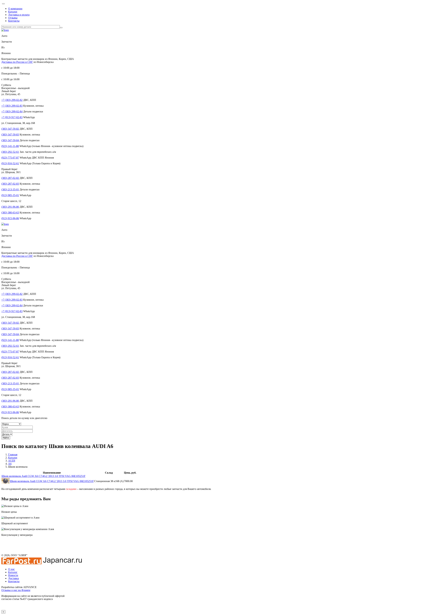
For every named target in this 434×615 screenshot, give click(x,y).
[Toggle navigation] (3, 3)
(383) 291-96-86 (10, 206)
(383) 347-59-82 (10, 128)
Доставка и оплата (18, 14)
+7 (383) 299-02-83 (12, 105)
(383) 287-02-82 (10, 178)
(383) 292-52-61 (10, 151)
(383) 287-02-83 (10, 183)
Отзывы (12, 17)
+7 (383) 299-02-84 (12, 111)
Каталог (12, 11)
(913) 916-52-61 (10, 163)
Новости (13, 575)
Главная (12, 454)
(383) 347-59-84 (10, 140)
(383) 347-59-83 (10, 134)
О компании (15, 8)
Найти (6, 437)
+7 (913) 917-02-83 (12, 117)
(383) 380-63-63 (10, 212)
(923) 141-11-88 (10, 146)
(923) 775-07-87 (10, 157)
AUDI (11, 460)
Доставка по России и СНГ (17, 62)
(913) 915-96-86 (10, 218)
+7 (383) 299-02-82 (12, 100)
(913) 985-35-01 (10, 195)
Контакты (13, 20)
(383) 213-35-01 (10, 189)
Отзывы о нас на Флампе (15, 590)
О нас (11, 569)
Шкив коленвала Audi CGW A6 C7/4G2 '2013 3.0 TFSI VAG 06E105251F (43, 476)
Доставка (13, 578)
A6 (10, 463)
